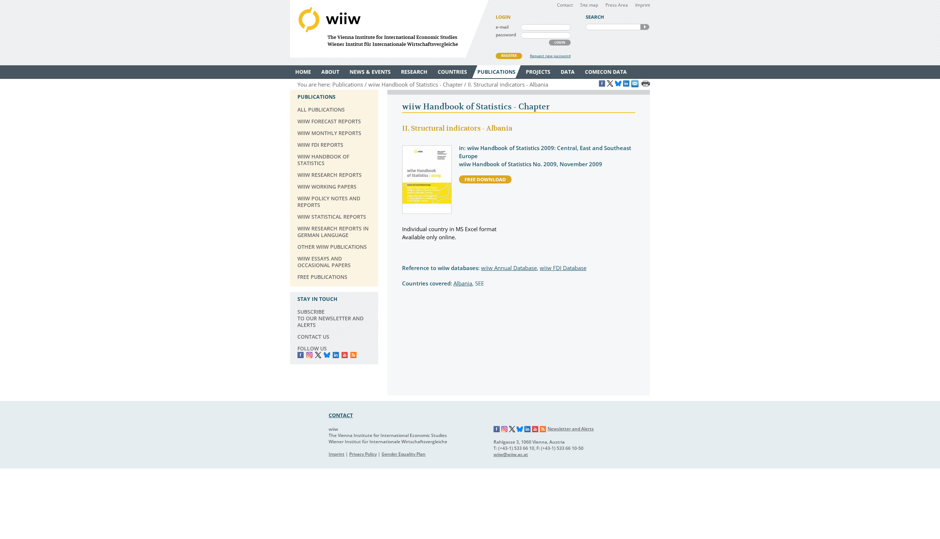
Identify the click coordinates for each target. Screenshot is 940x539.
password (506, 35)
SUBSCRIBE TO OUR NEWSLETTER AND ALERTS (330, 318)
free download (485, 179)
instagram (309, 355)
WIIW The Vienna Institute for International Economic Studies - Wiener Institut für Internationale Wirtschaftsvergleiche (389, 29)
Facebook (300, 355)
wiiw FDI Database (563, 268)
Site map (589, 5)
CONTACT (341, 415)
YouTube (344, 355)
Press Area (616, 5)
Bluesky (327, 355)
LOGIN (559, 42)
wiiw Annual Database (509, 268)
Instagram (504, 429)
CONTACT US (313, 336)
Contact (565, 5)
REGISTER (509, 55)
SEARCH (644, 27)
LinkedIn (336, 355)
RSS (353, 355)
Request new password (550, 55)
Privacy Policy (363, 454)
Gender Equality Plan (404, 454)
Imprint (642, 5)
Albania (462, 283)
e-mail (502, 27)
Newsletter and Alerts (570, 429)
